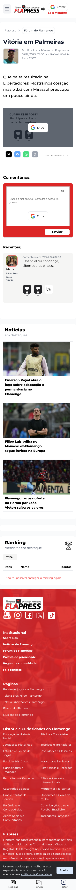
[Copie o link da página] (35, 154)
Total (10, 557)
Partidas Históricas (16, 761)
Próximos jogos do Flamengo (23, 689)
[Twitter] (40, 615)
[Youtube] (7, 615)
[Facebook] (29, 615)
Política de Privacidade (36, 874)
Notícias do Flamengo (18, 644)
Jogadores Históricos (17, 744)
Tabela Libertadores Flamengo (24, 702)
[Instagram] (18, 615)
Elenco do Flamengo (17, 708)
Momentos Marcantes (56, 788)
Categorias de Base (16, 788)
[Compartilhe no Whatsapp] (26, 154)
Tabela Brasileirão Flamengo (22, 695)
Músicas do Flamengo (18, 714)
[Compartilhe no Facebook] (17, 154)
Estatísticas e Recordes (56, 768)
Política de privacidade (19, 657)
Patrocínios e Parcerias (18, 778)
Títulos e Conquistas (54, 734)
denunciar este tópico (58, 155)
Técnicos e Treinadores (56, 744)
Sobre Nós (10, 638)
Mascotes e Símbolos (55, 761)
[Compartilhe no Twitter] (8, 154)
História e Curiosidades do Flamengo (36, 729)
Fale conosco (12, 670)
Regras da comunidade (19, 663)
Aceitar (65, 870)
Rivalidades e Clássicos (56, 751)
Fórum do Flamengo (18, 650)
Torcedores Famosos (55, 816)
